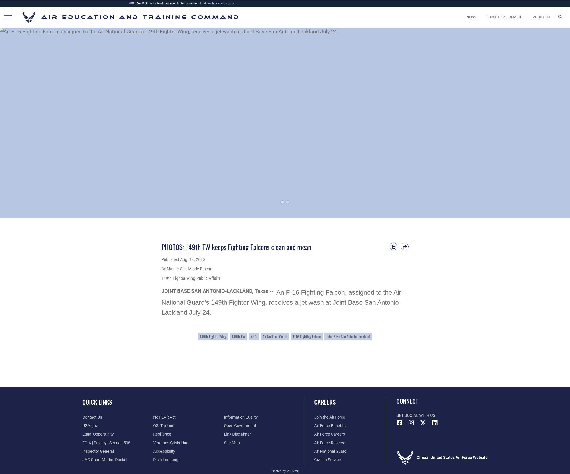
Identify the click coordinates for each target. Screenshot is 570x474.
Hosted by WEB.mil (285, 471)
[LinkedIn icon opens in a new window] (434, 422)
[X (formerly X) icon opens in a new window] (423, 422)
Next (541, 123)
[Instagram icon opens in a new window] (411, 422)
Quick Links (97, 401)
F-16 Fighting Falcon (307, 336)
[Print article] (393, 246)
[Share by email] (405, 246)
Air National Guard (275, 336)
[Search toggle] (560, 17)
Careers (325, 401)
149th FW (238, 336)
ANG (254, 336)
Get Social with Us (415, 415)
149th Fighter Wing (213, 336)
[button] (219, 3)
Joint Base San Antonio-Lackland (348, 336)
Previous (28, 123)
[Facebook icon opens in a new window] (399, 422)
